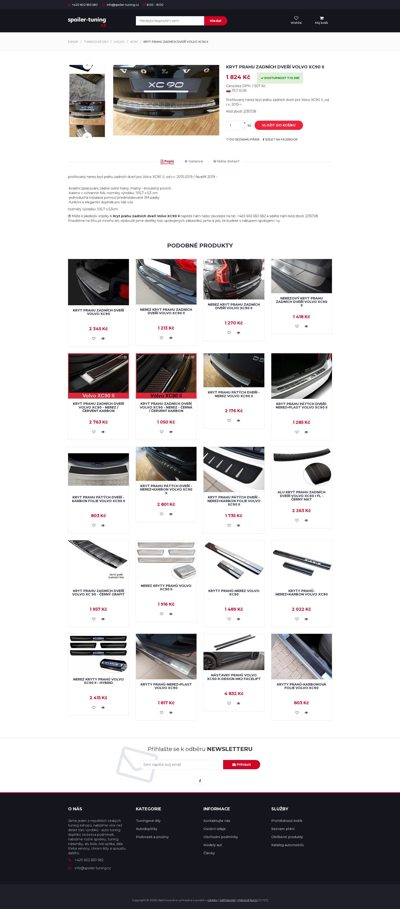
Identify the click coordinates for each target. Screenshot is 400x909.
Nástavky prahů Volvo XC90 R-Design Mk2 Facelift (234, 677)
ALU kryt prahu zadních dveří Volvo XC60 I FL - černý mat (301, 495)
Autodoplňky (146, 829)
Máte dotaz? (228, 161)
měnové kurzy (248, 900)
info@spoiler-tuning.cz (122, 4)
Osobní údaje (214, 829)
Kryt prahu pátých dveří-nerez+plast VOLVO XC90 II (301, 405)
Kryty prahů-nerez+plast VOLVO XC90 (166, 686)
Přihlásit (243, 765)
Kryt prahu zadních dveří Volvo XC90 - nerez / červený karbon (98, 407)
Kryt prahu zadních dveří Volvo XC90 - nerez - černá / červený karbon (166, 407)
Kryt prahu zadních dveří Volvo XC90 (98, 312)
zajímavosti (227, 900)
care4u (212, 900)
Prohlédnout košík (286, 821)
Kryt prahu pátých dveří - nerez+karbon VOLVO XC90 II (166, 489)
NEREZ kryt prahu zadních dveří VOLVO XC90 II (234, 306)
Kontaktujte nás (216, 821)
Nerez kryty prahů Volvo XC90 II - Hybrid (98, 681)
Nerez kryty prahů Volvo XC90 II (166, 587)
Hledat (216, 21)
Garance (195, 161)
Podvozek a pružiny (152, 837)
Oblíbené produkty (287, 837)
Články (209, 853)
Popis (168, 161)
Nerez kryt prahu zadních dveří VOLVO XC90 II (166, 311)
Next (87, 137)
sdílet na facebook (280, 139)
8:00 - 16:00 (154, 4)
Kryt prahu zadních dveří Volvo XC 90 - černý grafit (98, 592)
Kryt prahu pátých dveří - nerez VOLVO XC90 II (234, 394)
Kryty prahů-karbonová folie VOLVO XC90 (301, 686)
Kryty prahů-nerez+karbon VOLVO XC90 (301, 592)
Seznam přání (282, 829)
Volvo (119, 41)
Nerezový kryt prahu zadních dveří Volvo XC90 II (301, 302)
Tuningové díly (96, 41)
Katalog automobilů (287, 845)
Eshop (73, 41)
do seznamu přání (244, 139)
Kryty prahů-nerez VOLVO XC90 (233, 592)
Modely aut (212, 845)
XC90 (134, 41)
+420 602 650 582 (84, 4)
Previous (87, 65)
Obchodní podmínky (220, 837)
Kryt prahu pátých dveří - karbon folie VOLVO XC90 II (98, 499)
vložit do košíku (279, 125)
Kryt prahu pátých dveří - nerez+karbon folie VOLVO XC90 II (233, 500)
